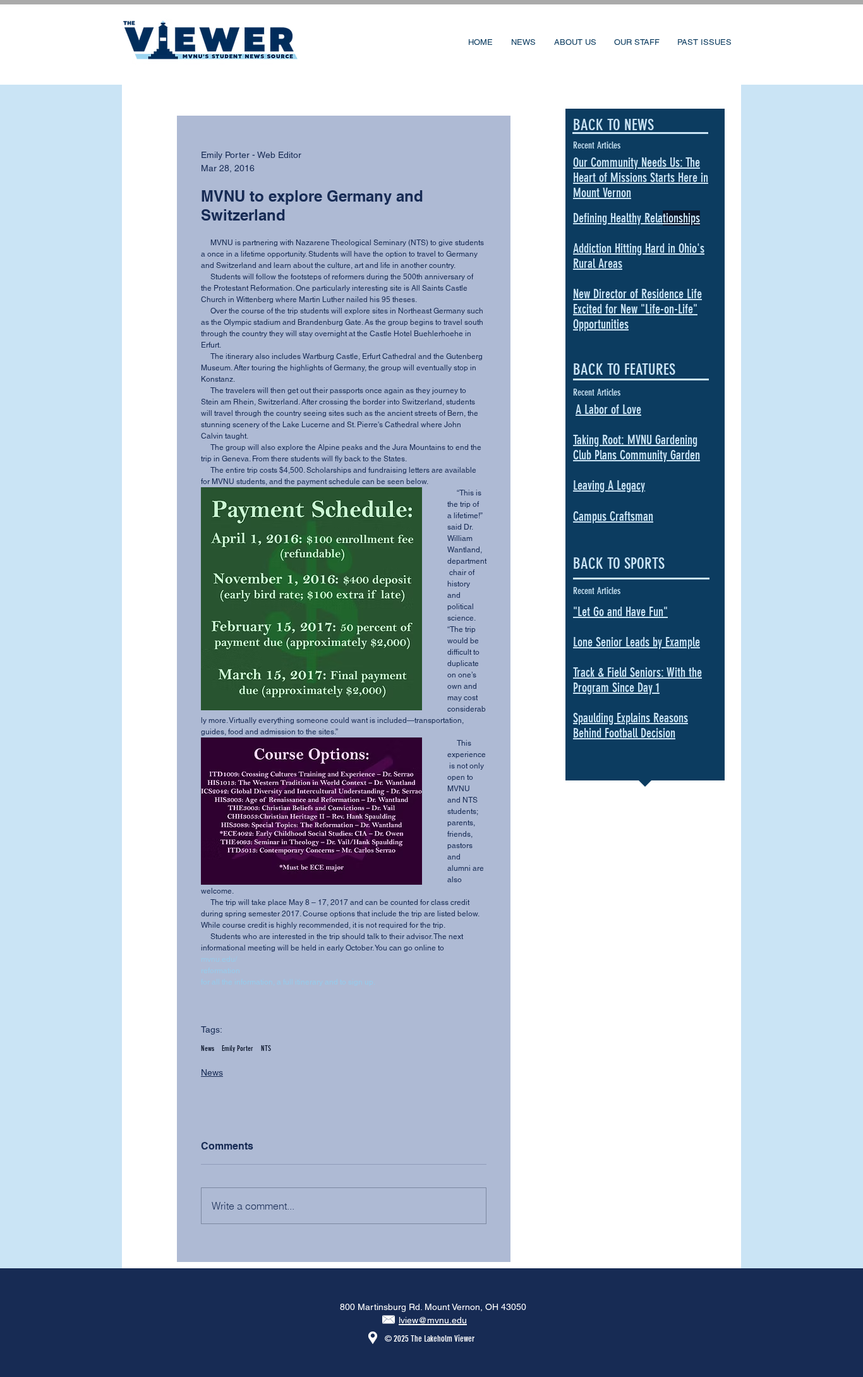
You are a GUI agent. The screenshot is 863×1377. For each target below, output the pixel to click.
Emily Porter (237, 1048)
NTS (266, 1048)
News (207, 1048)
